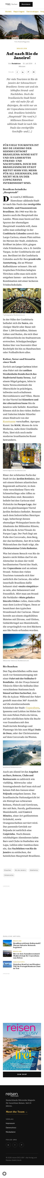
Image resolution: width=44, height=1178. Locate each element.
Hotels (8, 12)
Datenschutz (11, 1128)
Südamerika (8, 875)
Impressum (10, 1123)
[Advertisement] (22, 909)
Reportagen (19, 12)
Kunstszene (9, 421)
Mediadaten (11, 1132)
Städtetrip (34, 870)
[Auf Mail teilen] (34, 72)
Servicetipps (33, 12)
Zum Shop (22, 1074)
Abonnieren (26, 4)
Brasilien (7, 870)
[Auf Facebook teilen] (17, 72)
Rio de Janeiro (20, 870)
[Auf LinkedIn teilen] (23, 72)
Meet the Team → (17, 1111)
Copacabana (32, 707)
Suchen (14, 4)
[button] (4, 1173)
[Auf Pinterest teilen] (28, 72)
